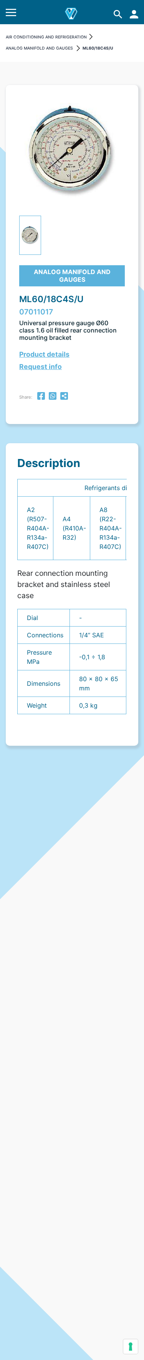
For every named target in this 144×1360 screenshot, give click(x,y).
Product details (44, 354)
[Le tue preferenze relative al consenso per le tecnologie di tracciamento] (130, 1346)
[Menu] (11, 14)
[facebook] (41, 396)
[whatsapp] (52, 396)
